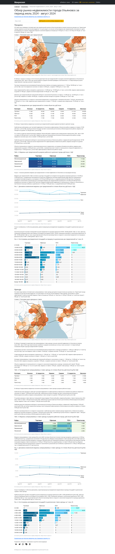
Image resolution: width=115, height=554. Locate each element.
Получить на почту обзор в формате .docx (52, 21)
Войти (98, 2)
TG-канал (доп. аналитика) (88, 2)
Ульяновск (24, 6)
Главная (17, 6)
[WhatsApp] (22, 544)
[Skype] (26, 544)
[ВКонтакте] (16, 544)
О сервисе (76, 2)
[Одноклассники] (29, 544)
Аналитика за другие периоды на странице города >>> (32, 16)
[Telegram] (19, 544)
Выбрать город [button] (65, 2)
